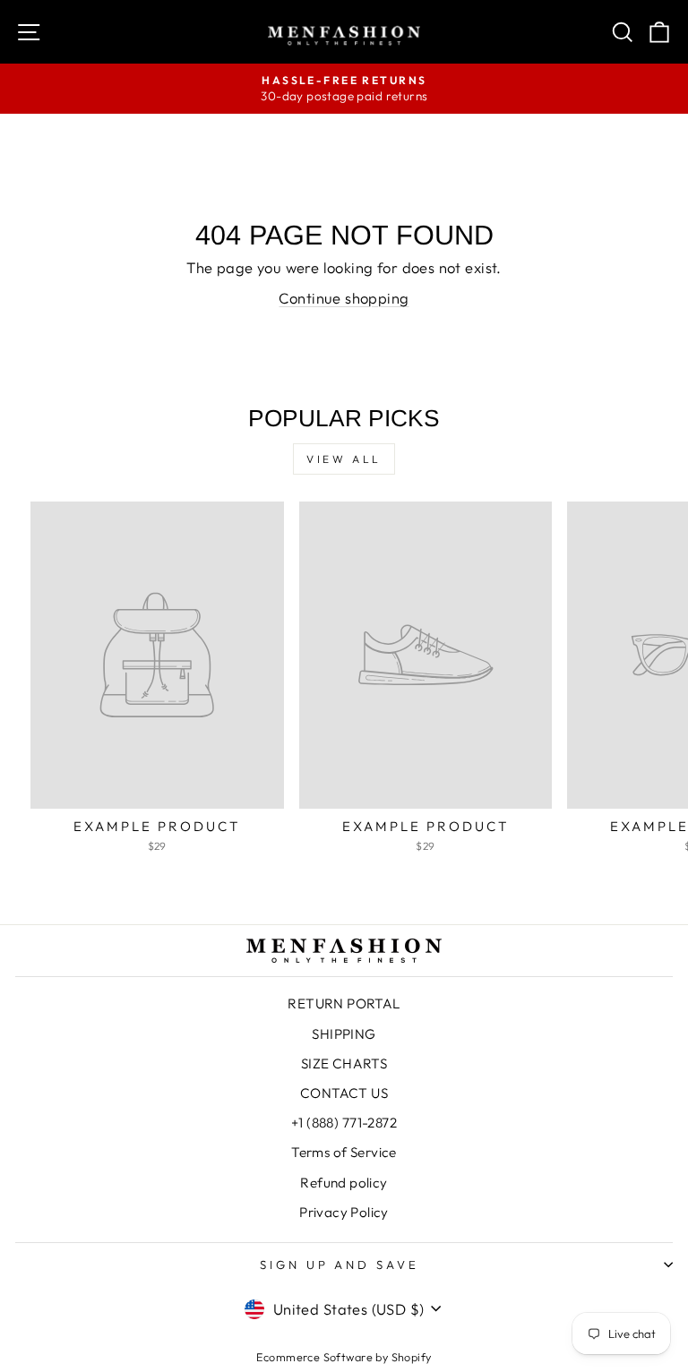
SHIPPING (343, 1033)
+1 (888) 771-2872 (344, 1122)
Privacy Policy (344, 1212)
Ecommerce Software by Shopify (343, 1357)
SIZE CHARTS (344, 1063)
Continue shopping (343, 297)
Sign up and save (340, 1264)
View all (344, 459)
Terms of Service (344, 1152)
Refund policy (343, 1182)
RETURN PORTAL (344, 1003)
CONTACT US (344, 1093)
